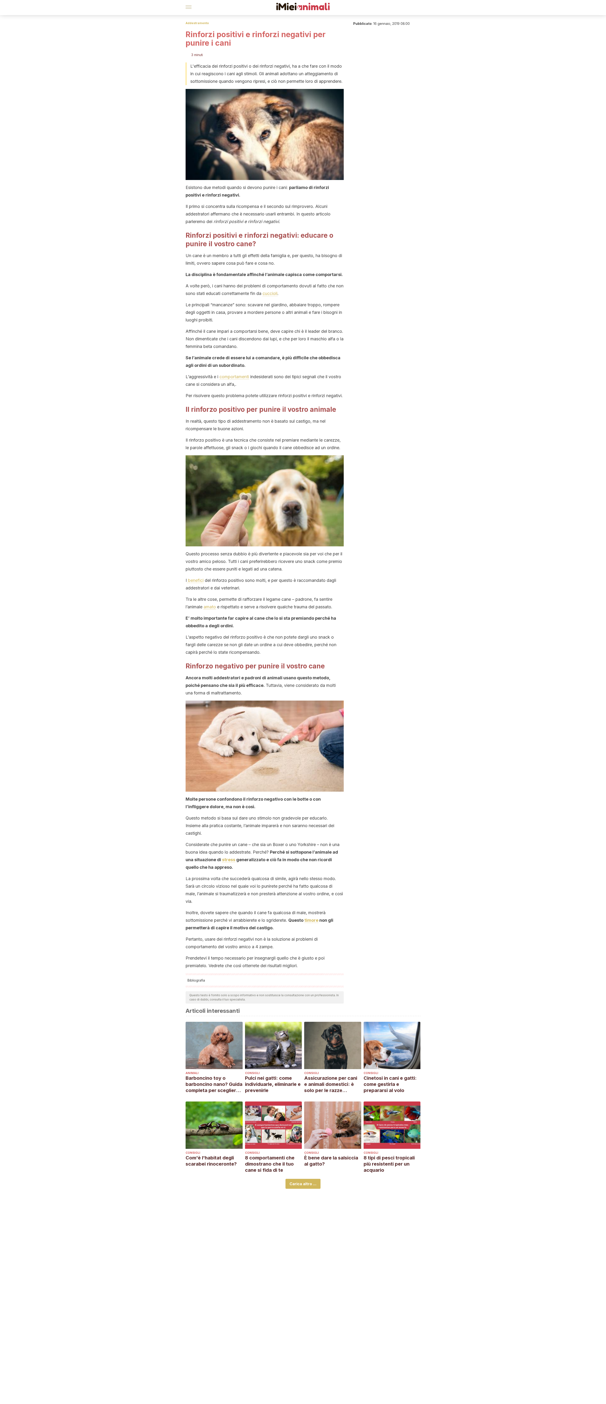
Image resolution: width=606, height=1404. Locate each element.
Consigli (252, 1073)
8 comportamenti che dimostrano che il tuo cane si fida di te (269, 1164)
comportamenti (234, 376)
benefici (195, 580)
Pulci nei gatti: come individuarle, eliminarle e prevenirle (273, 1084)
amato (210, 606)
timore (311, 920)
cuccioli (270, 293)
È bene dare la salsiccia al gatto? (331, 1161)
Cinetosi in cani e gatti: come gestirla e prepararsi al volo (390, 1084)
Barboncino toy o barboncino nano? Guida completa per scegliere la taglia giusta (214, 1084)
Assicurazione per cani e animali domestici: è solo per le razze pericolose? (330, 1084)
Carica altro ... (303, 1183)
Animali (192, 1073)
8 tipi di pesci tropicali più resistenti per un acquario (389, 1164)
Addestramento (197, 23)
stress (228, 859)
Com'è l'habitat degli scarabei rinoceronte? (211, 1161)
